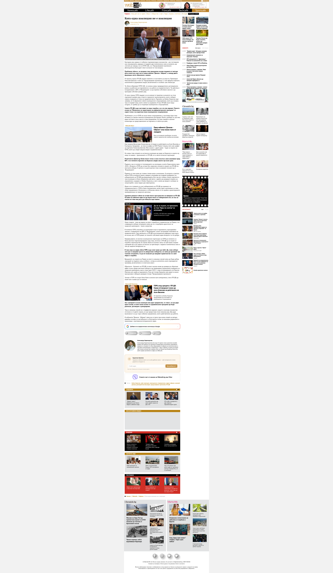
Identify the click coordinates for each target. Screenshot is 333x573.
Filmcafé (166, 10)
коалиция (146, 383)
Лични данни (164, 564)
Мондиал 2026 (193, 14)
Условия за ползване (154, 564)
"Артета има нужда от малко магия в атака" (197, 83)
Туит (158, 333)
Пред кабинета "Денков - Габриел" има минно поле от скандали (165, 129)
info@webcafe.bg (177, 562)
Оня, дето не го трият (138, 14)
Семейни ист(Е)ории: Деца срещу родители (170, 445)
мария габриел (170, 383)
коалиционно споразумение (158, 383)
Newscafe (128, 284)
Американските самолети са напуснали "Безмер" (195, 55)
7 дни (202, 209)
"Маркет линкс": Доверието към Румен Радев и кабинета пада (133, 403)
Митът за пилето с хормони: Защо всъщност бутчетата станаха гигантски (132, 446)
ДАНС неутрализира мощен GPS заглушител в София (152, 467)
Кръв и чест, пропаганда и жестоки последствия (133, 487)
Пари (166, 14)
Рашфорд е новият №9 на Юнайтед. (197, 63)
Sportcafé (200, 10)
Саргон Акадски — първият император (201, 134)
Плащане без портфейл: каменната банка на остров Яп (188, 135)
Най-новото (197, 48)
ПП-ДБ (168, 384)
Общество (155, 14)
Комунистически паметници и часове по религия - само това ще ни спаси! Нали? (170, 489)
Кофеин (127, 14)
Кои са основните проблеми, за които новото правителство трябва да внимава (166, 136)
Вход (207, 1)
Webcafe (127, 126)
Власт (148, 14)
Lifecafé (149, 10)
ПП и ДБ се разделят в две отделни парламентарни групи (170, 403)
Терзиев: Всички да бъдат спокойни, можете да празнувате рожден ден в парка (201, 41)
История (184, 14)
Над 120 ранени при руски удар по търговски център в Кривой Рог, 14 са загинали (171, 468)
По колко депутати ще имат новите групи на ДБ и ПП (152, 403)
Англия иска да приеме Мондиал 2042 (196, 75)
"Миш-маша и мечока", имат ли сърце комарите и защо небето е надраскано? (187, 155)
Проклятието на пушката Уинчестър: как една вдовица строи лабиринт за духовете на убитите (202, 120)
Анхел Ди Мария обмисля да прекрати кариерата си (195, 79)
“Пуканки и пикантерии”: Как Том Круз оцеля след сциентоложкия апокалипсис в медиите (195, 200)
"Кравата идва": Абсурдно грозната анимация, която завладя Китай (152, 446)
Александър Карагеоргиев (138, 22)
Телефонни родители (202, 169)
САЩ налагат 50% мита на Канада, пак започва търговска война (188, 40)
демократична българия (143, 384)
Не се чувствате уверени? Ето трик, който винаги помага (188, 170)
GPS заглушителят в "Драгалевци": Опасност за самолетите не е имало (197, 59)
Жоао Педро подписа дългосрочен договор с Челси (197, 66)
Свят (161, 14)
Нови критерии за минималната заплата (133, 466)
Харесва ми (146, 333)
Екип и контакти (180, 564)
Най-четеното (205, 48)
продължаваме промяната (158, 384)
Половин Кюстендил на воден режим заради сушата (188, 26)
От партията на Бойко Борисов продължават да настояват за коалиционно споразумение (163, 297)
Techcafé (183, 10)
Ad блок (177, 14)
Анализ (171, 14)
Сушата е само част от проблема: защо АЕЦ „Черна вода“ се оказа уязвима (188, 119)
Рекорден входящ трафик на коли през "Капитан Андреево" (202, 26)
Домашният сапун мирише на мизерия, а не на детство (198, 5)
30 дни (206, 209)
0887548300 (186, 562)
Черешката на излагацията (171, 4)
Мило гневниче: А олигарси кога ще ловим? (150, 488)
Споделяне (133, 333)
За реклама (172, 564)
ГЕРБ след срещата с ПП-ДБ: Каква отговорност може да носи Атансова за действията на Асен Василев (166, 289)
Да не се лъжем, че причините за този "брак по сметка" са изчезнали (166, 208)
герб (142, 383)
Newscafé (132, 10)
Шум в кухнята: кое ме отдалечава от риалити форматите (201, 153)
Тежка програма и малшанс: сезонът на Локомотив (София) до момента (197, 87)
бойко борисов (136, 383)
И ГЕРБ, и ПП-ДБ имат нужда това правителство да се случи (164, 214)
